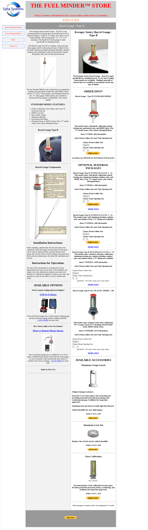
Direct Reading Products (13, 33)
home (13, 40)
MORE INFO (93, 209)
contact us (13, 46)
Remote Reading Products (13, 27)
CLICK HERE (43, 320)
